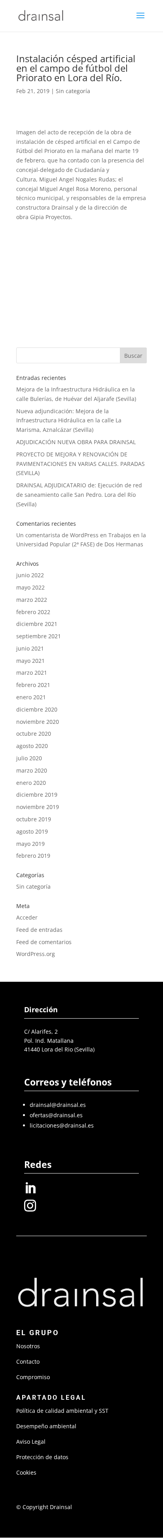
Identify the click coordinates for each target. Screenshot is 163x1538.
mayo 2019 (30, 843)
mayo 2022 (30, 587)
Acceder (27, 917)
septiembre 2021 (38, 636)
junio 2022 (30, 575)
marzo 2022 (31, 599)
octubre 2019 (33, 819)
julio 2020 (29, 758)
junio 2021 (30, 648)
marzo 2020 (31, 770)
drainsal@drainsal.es (58, 1105)
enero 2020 (31, 782)
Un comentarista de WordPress (57, 535)
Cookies (26, 1472)
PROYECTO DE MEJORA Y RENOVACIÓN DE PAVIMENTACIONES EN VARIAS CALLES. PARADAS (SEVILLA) (80, 463)
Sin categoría (73, 91)
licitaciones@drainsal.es (62, 1125)
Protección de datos (42, 1457)
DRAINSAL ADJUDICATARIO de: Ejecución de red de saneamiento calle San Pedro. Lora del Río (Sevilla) (79, 494)
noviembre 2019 (37, 807)
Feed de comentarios (44, 942)
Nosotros (28, 1346)
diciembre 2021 (36, 624)
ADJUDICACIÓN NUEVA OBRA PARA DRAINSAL (76, 442)
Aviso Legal (30, 1441)
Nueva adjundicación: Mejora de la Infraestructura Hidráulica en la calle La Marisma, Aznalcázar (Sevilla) (68, 420)
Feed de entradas (39, 929)
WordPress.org (35, 954)
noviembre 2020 (37, 721)
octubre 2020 (33, 733)
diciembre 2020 (36, 709)
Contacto (28, 1361)
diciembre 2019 (36, 794)
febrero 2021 (33, 685)
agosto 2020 (32, 746)
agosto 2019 (32, 831)
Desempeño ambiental (46, 1426)
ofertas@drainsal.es (56, 1115)
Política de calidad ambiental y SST (62, 1410)
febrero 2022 (33, 612)
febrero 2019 (33, 855)
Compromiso (33, 1377)
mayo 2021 (30, 660)
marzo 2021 (31, 672)
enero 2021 (31, 697)
